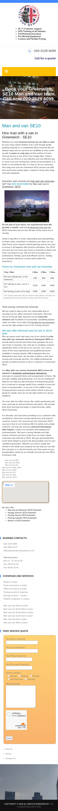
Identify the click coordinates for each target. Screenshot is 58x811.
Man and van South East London (18, 616)
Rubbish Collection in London (17, 599)
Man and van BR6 (12, 460)
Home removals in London (15, 585)
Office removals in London (15, 589)
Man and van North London (16, 605)
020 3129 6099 (45, 51)
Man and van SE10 (9, 477)
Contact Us (10, 758)
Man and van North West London (18, 609)
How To (9, 749)
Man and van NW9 (9, 470)
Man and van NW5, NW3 (11, 468)
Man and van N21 (9, 472)
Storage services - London (15, 595)
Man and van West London (16, 622)
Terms (8, 754)
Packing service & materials (16, 592)
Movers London (10, 582)
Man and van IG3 (11, 465)
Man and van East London (15, 619)
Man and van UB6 (9, 475)
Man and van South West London (18, 612)
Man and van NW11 (12, 463)
